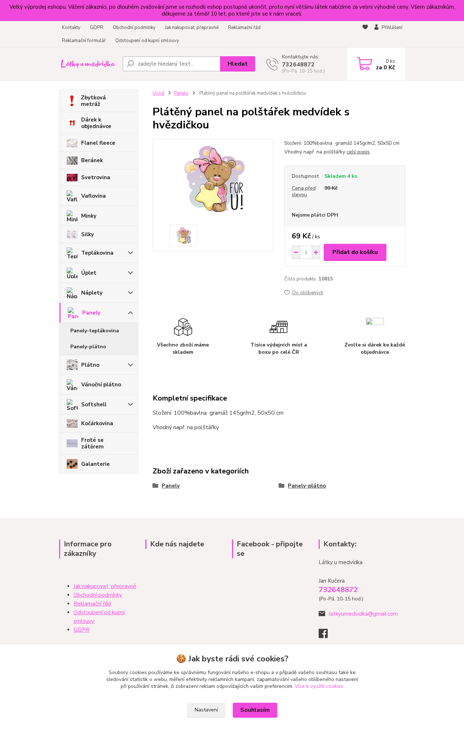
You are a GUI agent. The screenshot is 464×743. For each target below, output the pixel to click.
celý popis (358, 151)
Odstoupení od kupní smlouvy (147, 40)
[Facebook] (327, 635)
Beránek (92, 160)
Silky (87, 234)
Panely (91, 312)
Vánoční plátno (101, 384)
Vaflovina (93, 196)
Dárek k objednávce (96, 123)
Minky (88, 215)
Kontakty (71, 27)
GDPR (96, 27)
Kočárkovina (97, 423)
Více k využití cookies (319, 686)
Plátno (90, 365)
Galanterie (95, 464)
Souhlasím (255, 710)
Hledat (238, 64)
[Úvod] (88, 63)
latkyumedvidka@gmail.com (363, 613)
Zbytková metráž (93, 101)
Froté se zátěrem (92, 443)
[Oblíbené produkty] (365, 34)
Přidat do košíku (355, 252)
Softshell (94, 404)
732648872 (298, 65)
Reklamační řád (244, 27)
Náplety (92, 292)
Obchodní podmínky (134, 27)
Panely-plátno (88, 346)
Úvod (158, 93)
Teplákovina (97, 252)
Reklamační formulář (84, 40)
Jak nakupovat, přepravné (192, 27)
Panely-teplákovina (94, 330)
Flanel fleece (98, 143)
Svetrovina (95, 177)
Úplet (88, 272)
